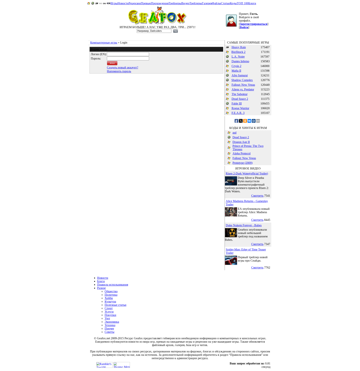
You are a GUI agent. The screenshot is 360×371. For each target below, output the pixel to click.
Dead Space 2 (240, 98)
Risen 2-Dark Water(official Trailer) (247, 173)
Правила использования (112, 284)
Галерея (207, 3)
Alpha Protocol (241, 153)
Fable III (237, 103)
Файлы (216, 3)
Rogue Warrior (240, 108)
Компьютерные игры (103, 42)
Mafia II (236, 70)
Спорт (109, 308)
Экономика (112, 321)
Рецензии (135, 3)
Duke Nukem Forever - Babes (244, 225)
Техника (110, 325)
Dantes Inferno (240, 61)
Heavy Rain (239, 47)
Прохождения (160, 3)
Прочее (109, 328)
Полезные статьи (115, 304)
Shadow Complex (242, 80)
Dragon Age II (241, 142)
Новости (123, 3)
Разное (101, 288)
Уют (107, 318)
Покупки (110, 315)
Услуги (109, 311)
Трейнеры (175, 3)
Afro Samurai (240, 75)
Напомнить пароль (119, 71)
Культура (110, 301)
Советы (109, 331)
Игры (114, 3)
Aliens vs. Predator (243, 89)
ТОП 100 (242, 3)
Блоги (252, 3)
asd (234, 132)
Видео (185, 3)
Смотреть (257, 195)
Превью (146, 3)
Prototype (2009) (242, 162)
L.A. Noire (238, 56)
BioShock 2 (238, 51)
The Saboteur (240, 94)
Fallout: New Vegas (243, 84)
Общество (111, 291)
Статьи (225, 3)
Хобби (109, 298)
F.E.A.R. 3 (238, 112)
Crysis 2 (236, 66)
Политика (111, 294)
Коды (233, 3)
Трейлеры (195, 3)
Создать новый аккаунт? (122, 67)
